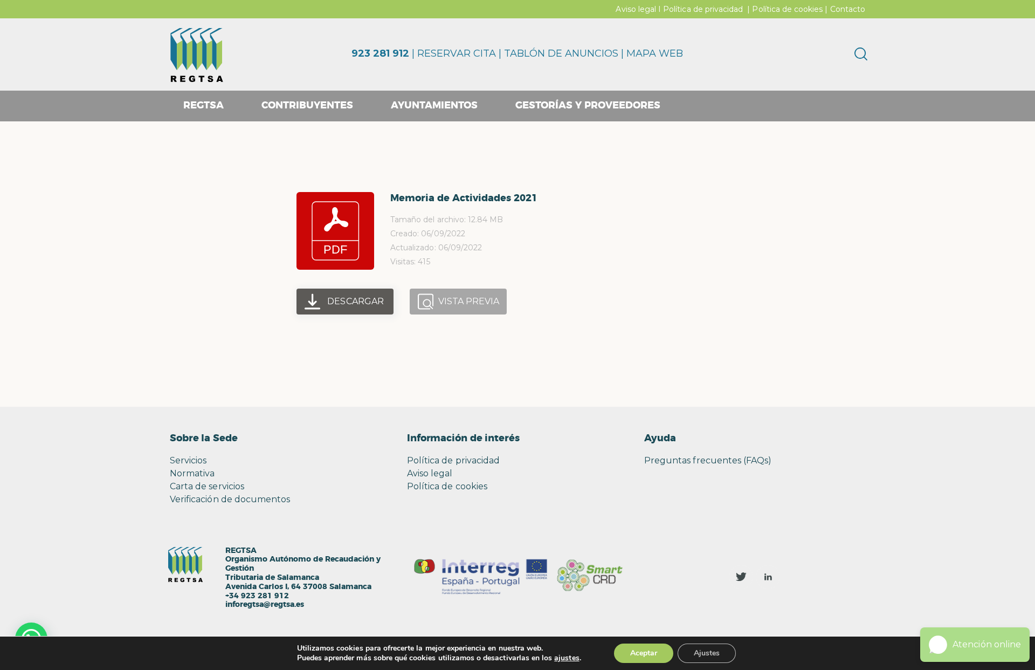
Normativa (192, 473)
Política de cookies (787, 9)
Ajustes (707, 653)
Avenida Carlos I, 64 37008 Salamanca (298, 587)
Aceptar (643, 653)
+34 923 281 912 (257, 596)
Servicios (188, 460)
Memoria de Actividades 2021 (463, 198)
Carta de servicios (207, 486)
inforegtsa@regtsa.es (264, 605)
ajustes (566, 658)
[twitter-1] (741, 577)
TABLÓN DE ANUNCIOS (561, 53)
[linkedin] (768, 577)
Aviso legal (636, 9)
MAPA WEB (654, 53)
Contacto (847, 9)
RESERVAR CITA (456, 53)
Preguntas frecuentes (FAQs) (707, 460)
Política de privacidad (703, 9)
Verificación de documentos (230, 499)
